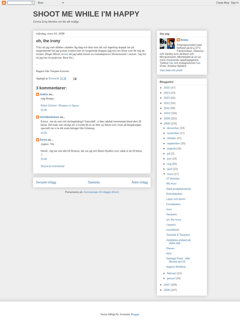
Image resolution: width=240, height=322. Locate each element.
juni (169, 158)
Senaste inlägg (46, 182)
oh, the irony (173, 219)
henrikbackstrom (49, 117)
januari (171, 278)
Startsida (94, 182)
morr (169, 209)
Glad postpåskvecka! (178, 188)
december (173, 127)
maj (169, 163)
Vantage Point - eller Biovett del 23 (178, 260)
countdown (172, 229)
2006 (167, 289)
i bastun (171, 224)
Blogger (135, 314)
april (170, 168)
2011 (167, 108)
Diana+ (170, 248)
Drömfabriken (174, 193)
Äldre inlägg (140, 182)
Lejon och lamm (175, 198)
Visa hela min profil (171, 70)
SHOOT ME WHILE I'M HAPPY (86, 14)
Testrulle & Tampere (178, 234)
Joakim (44, 94)
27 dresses (172, 178)
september (174, 143)
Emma (43, 139)
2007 (167, 284)
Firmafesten (173, 204)
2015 (167, 87)
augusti (171, 148)
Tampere (171, 214)
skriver (64, 54)
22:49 (44, 110)
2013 (167, 97)
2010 (167, 113)
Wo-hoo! (171, 183)
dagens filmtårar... (177, 266)
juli (169, 153)
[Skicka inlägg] (74, 78)
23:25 (44, 133)
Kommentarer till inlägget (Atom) (101, 192)
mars (170, 173)
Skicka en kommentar (52, 166)
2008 (167, 123)
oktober (172, 138)
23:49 (44, 159)
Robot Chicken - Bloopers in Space (60, 105)
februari (172, 273)
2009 (167, 118)
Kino (169, 253)
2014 (167, 92)
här (171, 62)
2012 (167, 103)
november (173, 133)
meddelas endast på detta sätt (178, 241)
